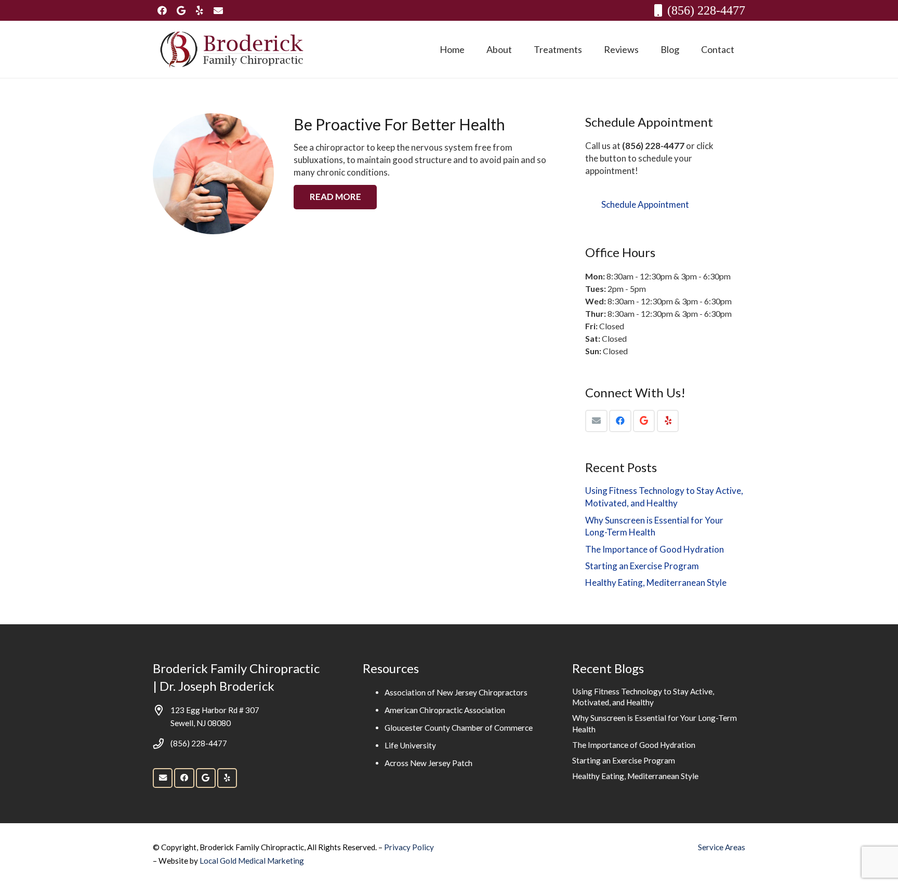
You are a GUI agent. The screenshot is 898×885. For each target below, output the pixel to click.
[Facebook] (162, 10)
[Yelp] (199, 10)
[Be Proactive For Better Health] (213, 173)
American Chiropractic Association (445, 710)
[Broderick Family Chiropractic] (232, 49)
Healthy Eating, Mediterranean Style (656, 582)
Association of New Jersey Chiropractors (456, 692)
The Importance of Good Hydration (654, 549)
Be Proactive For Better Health (399, 124)
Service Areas (721, 847)
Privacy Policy (409, 847)
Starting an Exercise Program (642, 565)
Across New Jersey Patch (428, 763)
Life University (410, 745)
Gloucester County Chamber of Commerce (459, 727)
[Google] (180, 10)
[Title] (218, 10)
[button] (520, 49)
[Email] (596, 421)
